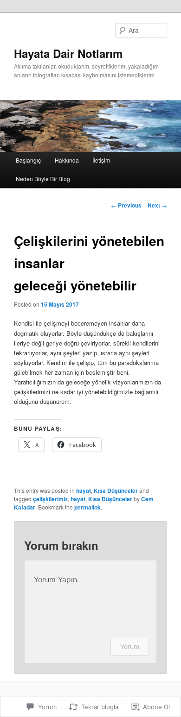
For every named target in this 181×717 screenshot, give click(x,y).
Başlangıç (28, 160)
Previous (126, 205)
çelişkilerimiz (50, 499)
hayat (83, 490)
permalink (87, 507)
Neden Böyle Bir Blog (43, 178)
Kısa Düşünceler (116, 490)
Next (157, 205)
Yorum (129, 646)
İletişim (101, 160)
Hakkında (67, 160)
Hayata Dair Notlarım (68, 53)
